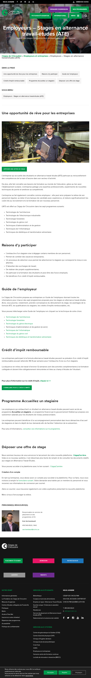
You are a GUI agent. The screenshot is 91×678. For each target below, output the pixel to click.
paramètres (29, 675)
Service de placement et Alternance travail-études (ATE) (47, 614)
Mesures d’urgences (8, 602)
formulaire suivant (25, 481)
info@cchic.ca (71, 611)
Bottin (4, 611)
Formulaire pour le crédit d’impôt (17, 387)
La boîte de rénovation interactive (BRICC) (47, 657)
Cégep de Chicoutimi (11, 56)
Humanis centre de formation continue (45, 654)
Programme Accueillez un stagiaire (41, 81)
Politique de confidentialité (10, 626)
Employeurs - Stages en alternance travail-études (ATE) (23, 96)
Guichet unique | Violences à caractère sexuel (45, 606)
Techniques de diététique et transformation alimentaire (28, 337)
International (60, 16)
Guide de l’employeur (70, 74)
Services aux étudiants (43, 590)
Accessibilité (6, 623)
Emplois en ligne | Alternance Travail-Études (47, 602)
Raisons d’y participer (50, 74)
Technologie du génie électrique (19, 324)
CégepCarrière (56, 466)
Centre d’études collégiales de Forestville (15, 605)
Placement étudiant (13, 561)
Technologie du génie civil (17, 334)
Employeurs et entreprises (36, 56)
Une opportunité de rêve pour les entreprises (20, 74)
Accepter (50, 672)
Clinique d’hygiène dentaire (42, 639)
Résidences (37, 610)
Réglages (78, 672)
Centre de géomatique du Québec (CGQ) (46, 632)
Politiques (5, 608)
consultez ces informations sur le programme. (41, 429)
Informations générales (9, 596)
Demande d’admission (59, 9)
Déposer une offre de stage (69, 81)
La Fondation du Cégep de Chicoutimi (14, 599)
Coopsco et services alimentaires (44, 599)
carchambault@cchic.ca (30, 529)
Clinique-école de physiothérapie (44, 642)
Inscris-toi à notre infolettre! (11, 617)
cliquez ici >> (45, 381)
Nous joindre (8, 2)
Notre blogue (72, 561)
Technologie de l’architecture (18, 317)
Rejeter (64, 672)
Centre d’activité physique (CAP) (43, 636)
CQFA (35, 648)
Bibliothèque (37, 596)
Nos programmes (80, 9)
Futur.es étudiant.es (40, 16)
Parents (43, 575)
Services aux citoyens (42, 627)
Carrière (14, 575)
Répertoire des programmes (11, 620)
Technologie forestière (15, 320)
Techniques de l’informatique (18, 330)
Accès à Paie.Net (7, 614)
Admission (43, 561)
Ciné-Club (36, 645)
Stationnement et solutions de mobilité (46, 618)
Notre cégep (7, 590)
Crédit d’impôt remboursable (14, 81)
